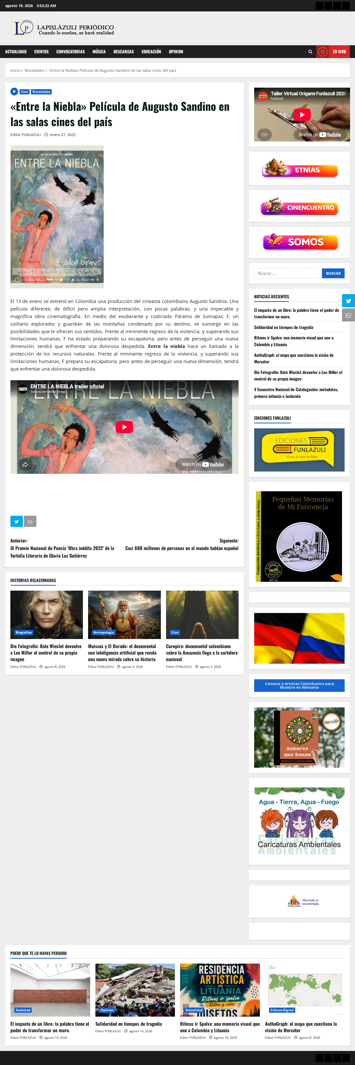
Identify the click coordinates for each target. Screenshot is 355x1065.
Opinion (176, 51)
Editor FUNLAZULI (25, 134)
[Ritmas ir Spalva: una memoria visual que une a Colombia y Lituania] (220, 990)
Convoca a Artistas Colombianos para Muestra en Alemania (299, 685)
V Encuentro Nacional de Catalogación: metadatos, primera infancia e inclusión (296, 392)
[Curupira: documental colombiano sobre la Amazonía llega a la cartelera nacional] (202, 615)
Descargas (124, 51)
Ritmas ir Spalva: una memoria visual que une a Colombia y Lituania (220, 1027)
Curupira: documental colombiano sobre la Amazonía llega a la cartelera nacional (202, 652)
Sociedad (23, 1010)
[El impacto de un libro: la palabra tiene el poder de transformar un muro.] (50, 990)
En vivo (339, 51)
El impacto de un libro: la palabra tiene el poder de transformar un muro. (49, 1027)
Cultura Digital (282, 1010)
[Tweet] (17, 522)
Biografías (24, 632)
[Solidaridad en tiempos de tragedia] (135, 990)
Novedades (41, 91)
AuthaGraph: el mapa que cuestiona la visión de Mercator (301, 1027)
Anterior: (62, 548)
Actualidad (16, 51)
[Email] (30, 522)
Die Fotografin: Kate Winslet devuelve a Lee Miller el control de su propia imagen (45, 652)
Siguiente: (182, 544)
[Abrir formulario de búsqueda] (310, 52)
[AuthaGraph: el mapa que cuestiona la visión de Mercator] (305, 990)
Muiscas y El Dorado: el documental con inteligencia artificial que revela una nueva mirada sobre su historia (122, 652)
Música (99, 51)
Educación (151, 51)
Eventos (41, 51)
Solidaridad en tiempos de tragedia (283, 327)
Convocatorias (70, 51)
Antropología (104, 632)
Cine (24, 91)
